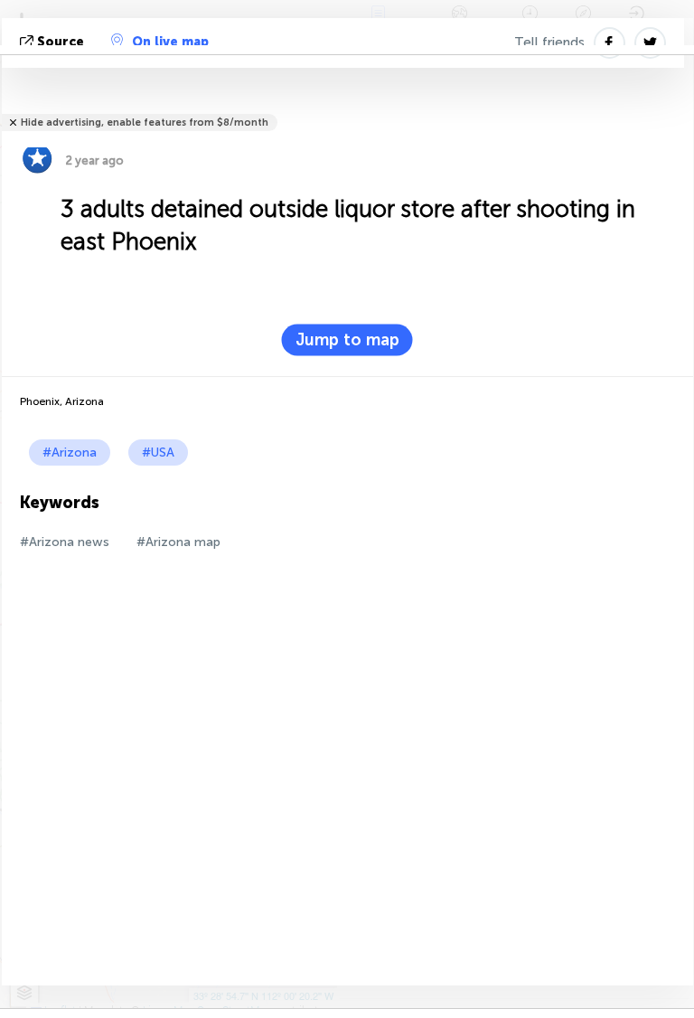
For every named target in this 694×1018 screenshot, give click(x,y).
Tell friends (549, 42)
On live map (170, 42)
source (60, 42)
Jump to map (347, 340)
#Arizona (69, 452)
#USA (158, 452)
